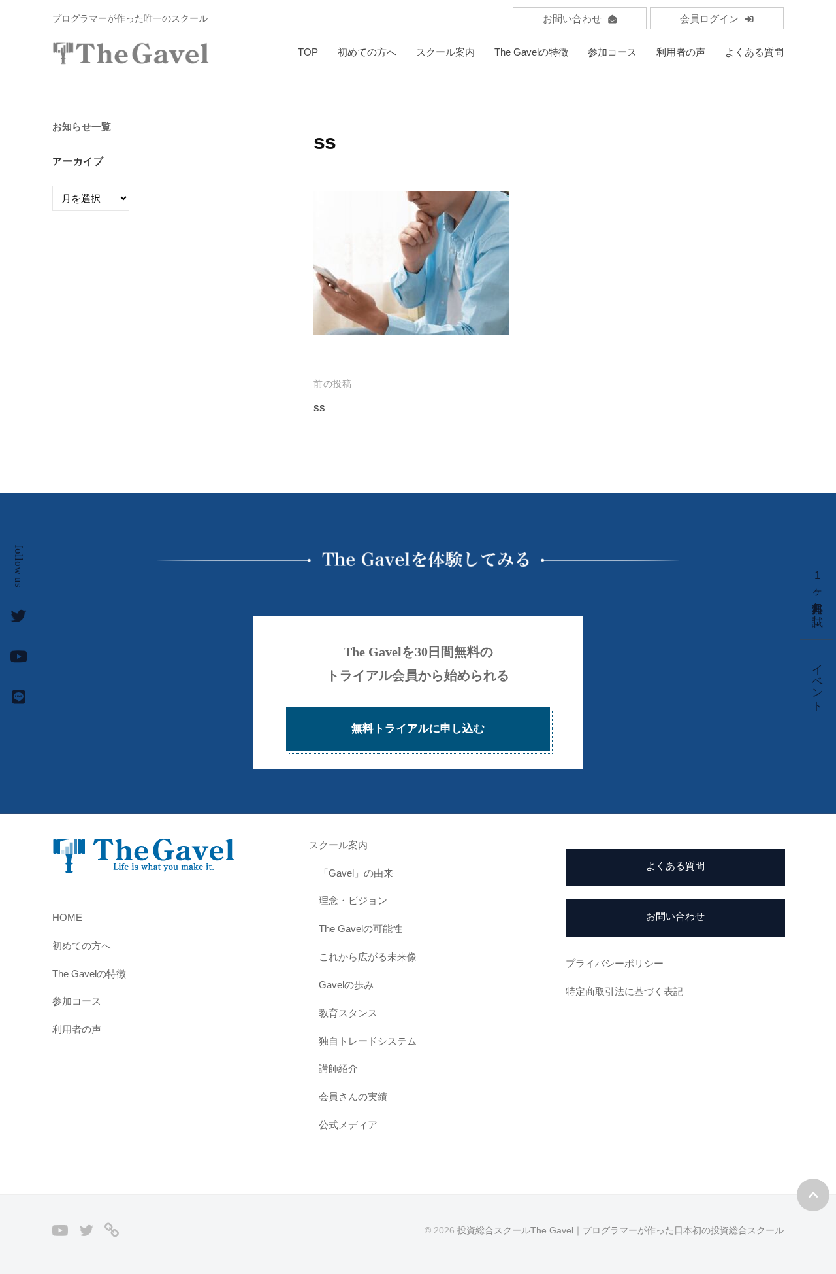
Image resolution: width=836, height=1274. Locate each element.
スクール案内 (445, 52)
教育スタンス (348, 1012)
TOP (308, 52)
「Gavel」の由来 (356, 873)
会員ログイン (709, 18)
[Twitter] (86, 1230)
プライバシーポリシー (615, 963)
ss (319, 407)
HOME (67, 917)
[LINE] (111, 1230)
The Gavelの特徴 (531, 52)
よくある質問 (754, 52)
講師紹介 (338, 1068)
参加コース (612, 52)
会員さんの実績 (353, 1096)
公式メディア (348, 1124)
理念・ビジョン (353, 900)
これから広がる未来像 (368, 956)
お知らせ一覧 (81, 126)
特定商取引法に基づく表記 (624, 991)
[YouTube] (60, 1230)
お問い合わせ (572, 18)
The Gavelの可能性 (360, 928)
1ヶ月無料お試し (817, 594)
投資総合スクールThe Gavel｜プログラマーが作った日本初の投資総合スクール (620, 1230)
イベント (817, 680)
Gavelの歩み (346, 984)
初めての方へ (367, 52)
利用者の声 (680, 52)
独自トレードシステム (368, 1041)
